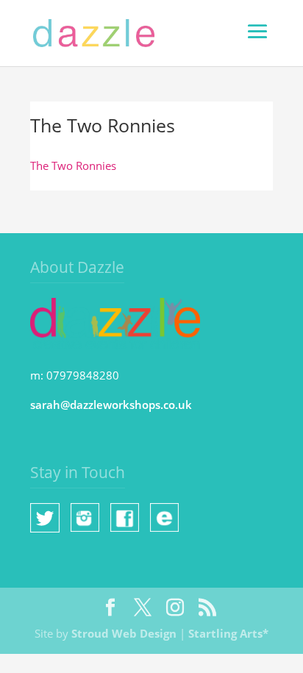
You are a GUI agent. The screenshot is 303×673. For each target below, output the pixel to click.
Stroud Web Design (124, 633)
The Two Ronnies (73, 165)
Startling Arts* (228, 633)
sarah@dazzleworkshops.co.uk (111, 404)
